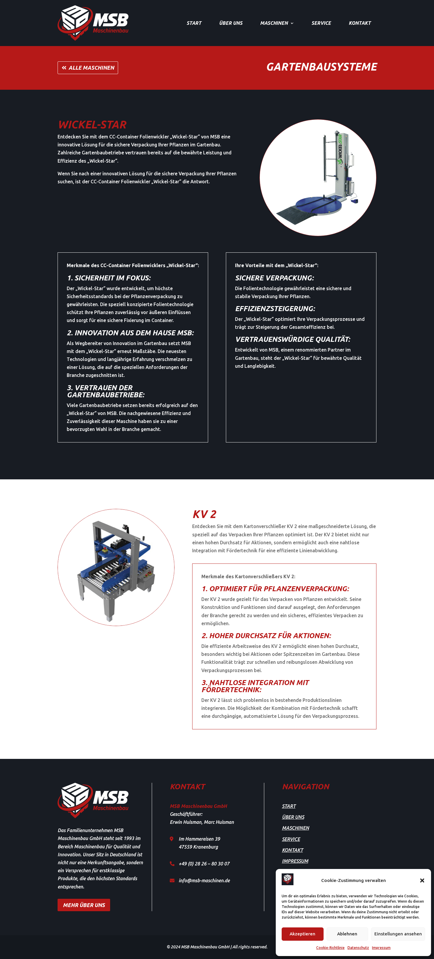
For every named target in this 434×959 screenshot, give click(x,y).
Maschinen (274, 23)
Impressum (381, 948)
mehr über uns (84, 905)
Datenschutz (358, 948)
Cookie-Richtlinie (330, 948)
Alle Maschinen (91, 68)
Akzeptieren (302, 933)
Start (194, 23)
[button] (422, 880)
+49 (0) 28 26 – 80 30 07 (204, 863)
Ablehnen (347, 933)
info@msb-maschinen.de (204, 880)
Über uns (230, 23)
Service (321, 23)
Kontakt (360, 23)
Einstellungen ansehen (398, 933)
